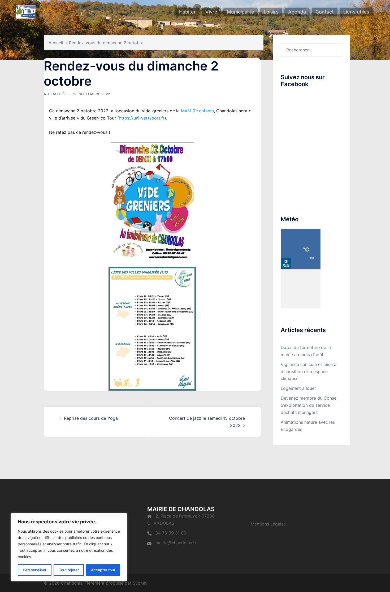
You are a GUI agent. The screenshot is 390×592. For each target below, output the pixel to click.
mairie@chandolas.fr (175, 542)
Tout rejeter (69, 570)
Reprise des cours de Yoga (91, 418)
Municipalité (240, 12)
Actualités (55, 94)
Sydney (140, 583)
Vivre (211, 12)
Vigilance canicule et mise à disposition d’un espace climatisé (308, 371)
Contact (324, 12)
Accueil (56, 42)
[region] (69, 547)
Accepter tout (103, 570)
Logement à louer (298, 388)
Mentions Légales (268, 524)
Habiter (187, 12)
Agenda (297, 12)
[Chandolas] (26, 11)
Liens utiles (356, 12)
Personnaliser (34, 570)
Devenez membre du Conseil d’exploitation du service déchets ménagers (310, 405)
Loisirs (271, 12)
